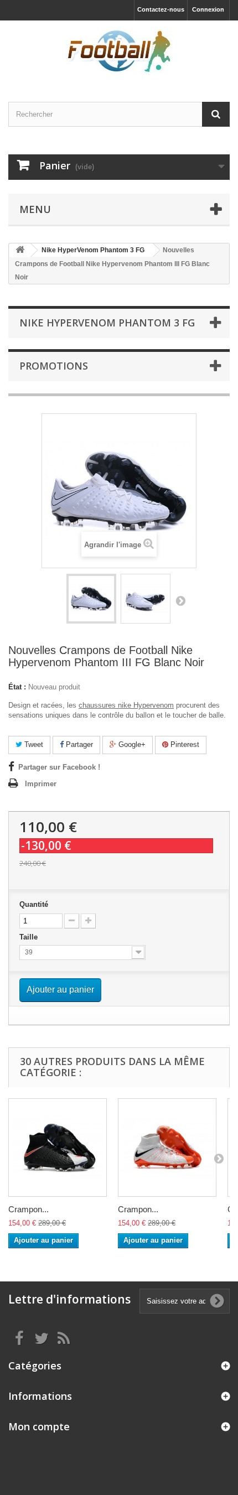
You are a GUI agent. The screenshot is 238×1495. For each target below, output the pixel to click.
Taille (29, 937)
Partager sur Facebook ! (59, 767)
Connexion (208, 9)
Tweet (32, 744)
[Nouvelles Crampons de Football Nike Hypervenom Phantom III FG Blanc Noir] (91, 598)
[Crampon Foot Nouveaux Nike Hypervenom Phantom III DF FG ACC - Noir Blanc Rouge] (57, 1147)
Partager (78, 744)
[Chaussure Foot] (119, 51)
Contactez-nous (160, 9)
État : (17, 687)
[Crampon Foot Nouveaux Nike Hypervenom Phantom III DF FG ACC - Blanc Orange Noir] (167, 1147)
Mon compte (39, 1426)
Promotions (53, 365)
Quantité (33, 904)
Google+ (131, 744)
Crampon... (28, 1209)
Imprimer (40, 784)
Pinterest (183, 744)
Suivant (180, 600)
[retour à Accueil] (19, 250)
